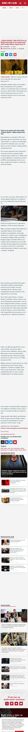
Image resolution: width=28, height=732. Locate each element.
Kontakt (7, 730)
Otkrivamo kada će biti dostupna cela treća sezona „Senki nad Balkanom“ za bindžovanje (17, 550)
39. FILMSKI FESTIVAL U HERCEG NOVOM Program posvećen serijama (17, 499)
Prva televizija (15, 448)
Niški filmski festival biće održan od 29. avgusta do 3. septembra (18, 667)
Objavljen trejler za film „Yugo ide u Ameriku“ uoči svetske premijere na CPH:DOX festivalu (17, 676)
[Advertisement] (14, 23)
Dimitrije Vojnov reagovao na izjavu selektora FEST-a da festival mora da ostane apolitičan (13, 472)
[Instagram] (2, 442)
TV (22, 8)
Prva (9, 448)
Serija (22, 448)
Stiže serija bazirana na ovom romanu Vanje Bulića (17, 541)
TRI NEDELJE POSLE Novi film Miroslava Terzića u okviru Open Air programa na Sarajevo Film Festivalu (18, 490)
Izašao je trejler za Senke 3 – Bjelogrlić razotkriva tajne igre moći (18, 559)
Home (4, 8)
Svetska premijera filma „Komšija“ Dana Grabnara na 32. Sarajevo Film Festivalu (18, 660)
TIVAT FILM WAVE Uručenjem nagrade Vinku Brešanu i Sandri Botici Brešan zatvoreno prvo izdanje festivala (13, 626)
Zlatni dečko (5, 77)
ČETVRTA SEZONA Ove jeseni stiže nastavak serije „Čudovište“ (17, 481)
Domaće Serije (6, 48)
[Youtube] (15, 442)
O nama (11, 730)
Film (17, 8)
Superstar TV (4, 450)
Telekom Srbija (13, 450)
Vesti (11, 8)
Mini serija (4, 448)
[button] (25, 3)
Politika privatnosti (18, 730)
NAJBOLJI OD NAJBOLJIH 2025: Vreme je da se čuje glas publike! (17, 567)
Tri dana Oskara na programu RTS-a (17, 684)
